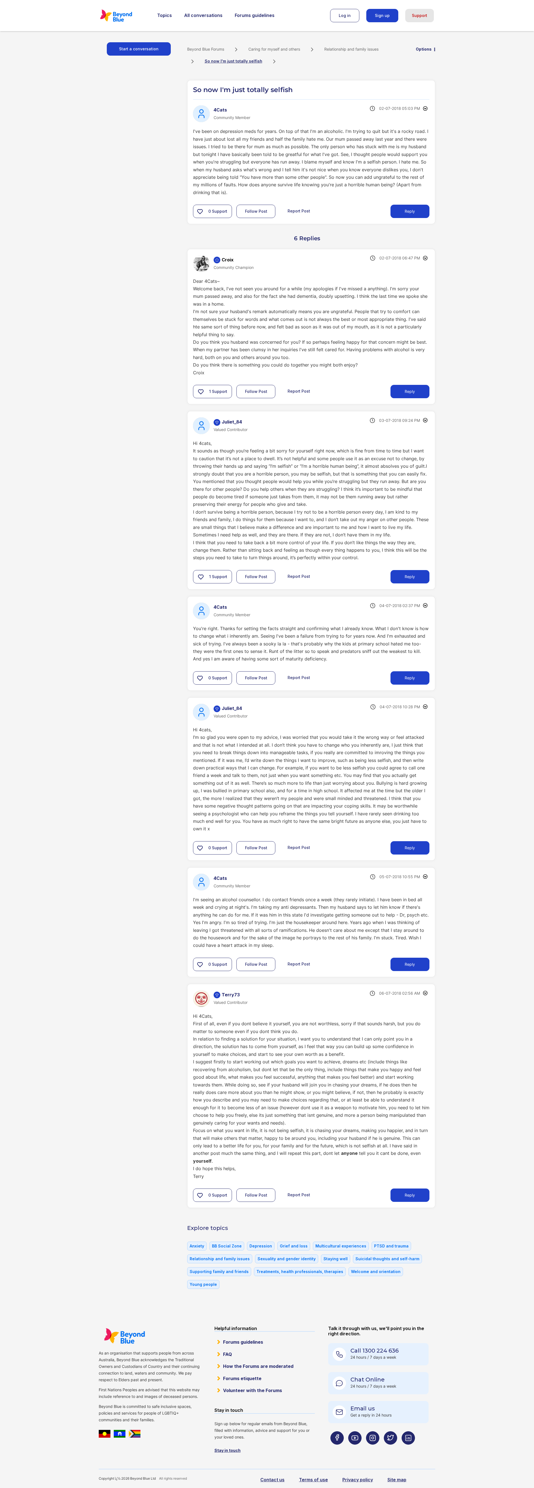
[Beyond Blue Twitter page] (390, 1449)
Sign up (382, 15)
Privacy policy (357, 1479)
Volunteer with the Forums (252, 1390)
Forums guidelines (255, 15)
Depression (260, 1246)
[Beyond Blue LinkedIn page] (408, 1449)
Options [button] (424, 49)
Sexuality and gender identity (287, 1258)
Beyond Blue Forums (124, 16)
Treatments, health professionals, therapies (299, 1271)
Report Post (299, 211)
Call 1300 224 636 (374, 1350)
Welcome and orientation (375, 1271)
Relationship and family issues (351, 49)
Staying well (335, 1258)
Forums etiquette (242, 1378)
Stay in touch (227, 1450)
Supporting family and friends (219, 1271)
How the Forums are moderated (258, 1366)
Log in (345, 15)
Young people (203, 1284)
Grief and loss (294, 1246)
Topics (164, 15)
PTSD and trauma (391, 1246)
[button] (200, 211)
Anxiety (197, 1246)
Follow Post (256, 211)
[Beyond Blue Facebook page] (337, 1449)
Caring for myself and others (274, 49)
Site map (396, 1479)
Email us (362, 1408)
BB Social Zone (227, 1246)
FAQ (227, 1354)
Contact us (272, 1479)
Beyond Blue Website (124, 1336)
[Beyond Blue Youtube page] (355, 1449)
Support (419, 15)
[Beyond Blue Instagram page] (373, 1449)
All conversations (203, 15)
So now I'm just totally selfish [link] (233, 61)
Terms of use (313, 1479)
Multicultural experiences (340, 1246)
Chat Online (367, 1379)
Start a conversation (139, 48)
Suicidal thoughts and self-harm (387, 1258)
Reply (410, 211)
